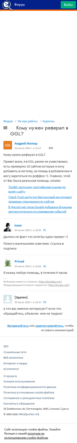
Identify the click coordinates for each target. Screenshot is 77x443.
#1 (44, 230)
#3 (44, 302)
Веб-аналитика (13, 357)
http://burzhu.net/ (59, 285)
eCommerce (11, 369)
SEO (5, 346)
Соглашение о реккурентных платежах (28, 398)
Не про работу (28, 121)
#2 (44, 266)
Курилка (48, 121)
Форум (8, 121)
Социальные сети (14, 352)
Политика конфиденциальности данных (29, 387)
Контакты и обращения (18, 403)
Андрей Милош (26, 143)
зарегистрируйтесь (49, 326)
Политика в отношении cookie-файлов (28, 392)
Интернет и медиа (15, 363)
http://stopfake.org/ (50, 281)
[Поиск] (56, 6)
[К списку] (12, 128)
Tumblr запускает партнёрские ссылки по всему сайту (37, 189)
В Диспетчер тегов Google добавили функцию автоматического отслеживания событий (40, 209)
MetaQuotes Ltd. (29, 414)
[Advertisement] (38, 21)
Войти (68, 4)
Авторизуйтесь (18, 326)
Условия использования (19, 381)
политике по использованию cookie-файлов (26, 435)
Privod (19, 261)
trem (18, 225)
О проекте (10, 376)
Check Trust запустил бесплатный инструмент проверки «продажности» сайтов (40, 199)
